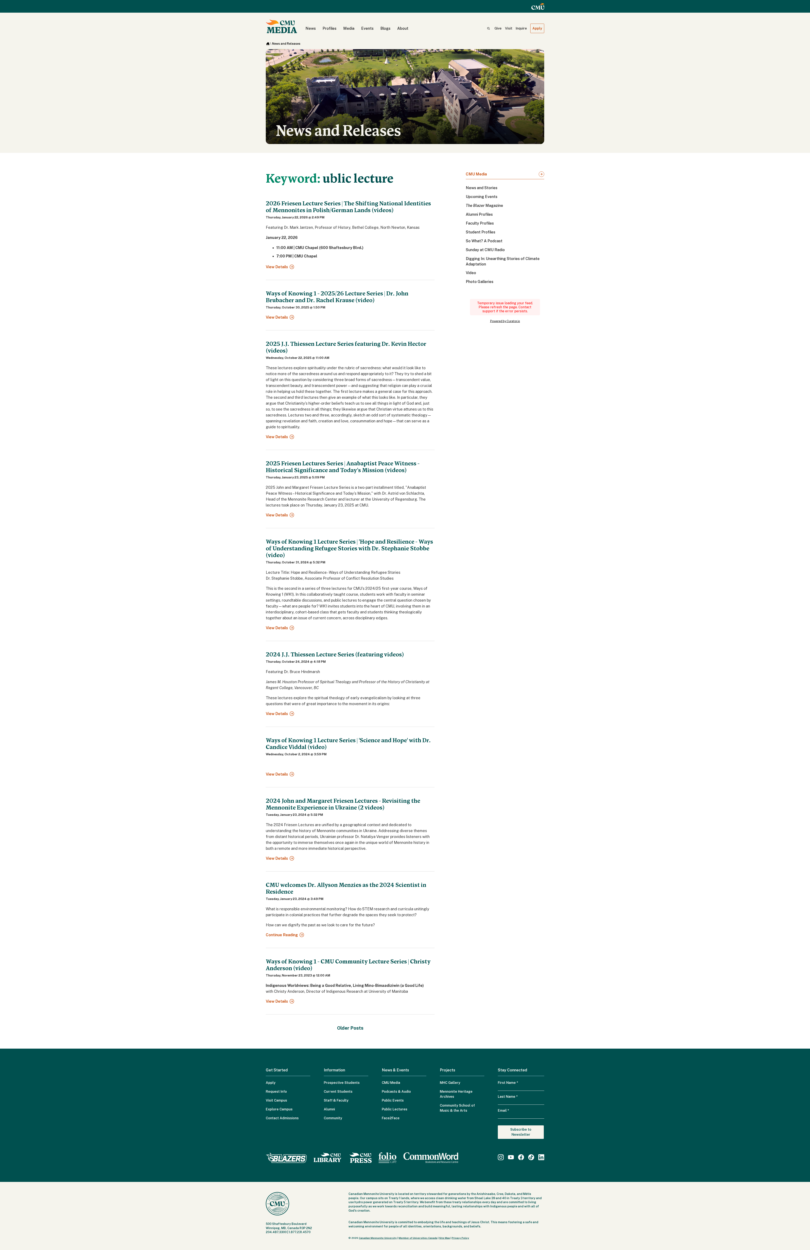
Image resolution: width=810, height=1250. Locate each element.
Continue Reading (282, 935)
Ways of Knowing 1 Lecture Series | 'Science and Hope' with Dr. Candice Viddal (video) (348, 744)
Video (471, 273)
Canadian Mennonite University (378, 1238)
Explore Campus (279, 1109)
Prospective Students (342, 1083)
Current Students (338, 1092)
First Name (508, 1083)
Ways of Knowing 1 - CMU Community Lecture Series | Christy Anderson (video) (348, 965)
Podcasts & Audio (396, 1092)
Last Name (508, 1097)
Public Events (393, 1100)
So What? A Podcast (484, 241)
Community (333, 1118)
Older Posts (350, 1028)
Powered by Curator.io (505, 321)
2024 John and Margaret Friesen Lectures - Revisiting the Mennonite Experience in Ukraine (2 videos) (343, 804)
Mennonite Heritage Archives (456, 1094)
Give (498, 28)
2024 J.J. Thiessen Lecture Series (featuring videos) (335, 654)
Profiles (329, 28)
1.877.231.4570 (299, 1232)
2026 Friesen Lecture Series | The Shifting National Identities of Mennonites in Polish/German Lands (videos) (348, 207)
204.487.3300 (276, 1232)
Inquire (521, 28)
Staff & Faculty (336, 1100)
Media (348, 28)
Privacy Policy (460, 1238)
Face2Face (391, 1118)
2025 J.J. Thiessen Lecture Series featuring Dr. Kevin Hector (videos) (346, 347)
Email (503, 1111)
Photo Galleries (479, 281)
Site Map (444, 1238)
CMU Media (476, 174)
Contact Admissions (282, 1118)
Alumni (329, 1109)
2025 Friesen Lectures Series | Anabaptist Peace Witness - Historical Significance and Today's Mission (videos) (343, 467)
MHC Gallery (450, 1083)
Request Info (276, 1092)
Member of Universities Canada (418, 1238)
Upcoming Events (481, 196)
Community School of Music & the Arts (457, 1108)
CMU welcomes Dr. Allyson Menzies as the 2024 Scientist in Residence (346, 888)
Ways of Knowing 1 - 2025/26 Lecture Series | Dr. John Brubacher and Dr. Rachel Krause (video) (337, 297)
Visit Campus (276, 1100)
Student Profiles (480, 232)
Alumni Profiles (479, 214)
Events (367, 28)
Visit (508, 28)
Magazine (484, 205)
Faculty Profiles (480, 223)
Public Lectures (394, 1109)
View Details (277, 267)
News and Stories (481, 188)
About (402, 28)
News (310, 28)
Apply (537, 28)
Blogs (385, 28)
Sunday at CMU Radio (485, 250)
